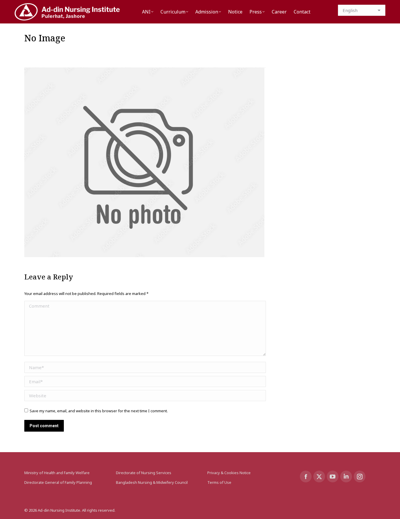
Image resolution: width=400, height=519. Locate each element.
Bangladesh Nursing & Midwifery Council (152, 482)
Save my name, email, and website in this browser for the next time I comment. (99, 410)
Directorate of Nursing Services (143, 472)
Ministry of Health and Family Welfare (57, 472)
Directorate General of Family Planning (58, 482)
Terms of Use (219, 482)
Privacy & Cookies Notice (229, 472)
